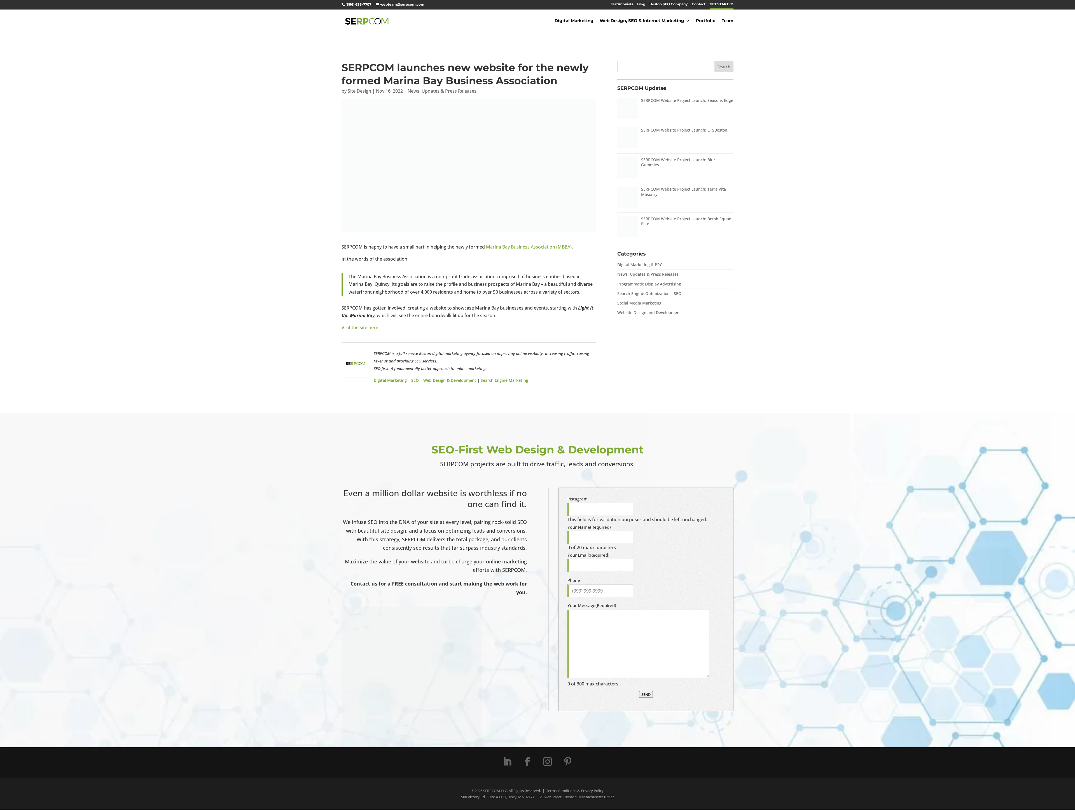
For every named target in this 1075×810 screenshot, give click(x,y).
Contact (698, 4)
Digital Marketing (574, 21)
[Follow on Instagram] (548, 762)
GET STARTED (721, 4)
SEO (415, 380)
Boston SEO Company (668, 4)
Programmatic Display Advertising (649, 284)
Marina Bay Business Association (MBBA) (529, 247)
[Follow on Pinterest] (568, 762)
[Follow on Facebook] (527, 762)
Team (727, 21)
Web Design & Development (449, 380)
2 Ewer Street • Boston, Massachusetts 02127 (577, 796)
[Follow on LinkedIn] (507, 762)
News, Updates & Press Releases (442, 91)
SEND (646, 694)
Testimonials (622, 4)
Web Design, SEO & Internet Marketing (642, 21)
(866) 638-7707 (358, 4)
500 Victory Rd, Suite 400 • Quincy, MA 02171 (497, 796)
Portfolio (706, 21)
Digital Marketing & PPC (639, 264)
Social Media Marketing (639, 303)
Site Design (359, 91)
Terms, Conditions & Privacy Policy (575, 790)
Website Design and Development (649, 312)
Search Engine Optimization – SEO (649, 293)
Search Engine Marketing (504, 380)
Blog (641, 4)
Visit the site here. (360, 327)
